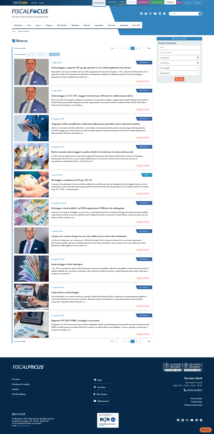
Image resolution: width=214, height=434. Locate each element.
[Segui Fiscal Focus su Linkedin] (160, 13)
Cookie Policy (196, 401)
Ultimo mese (31, 54)
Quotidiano (18, 25)
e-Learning (158, 2)
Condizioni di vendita (21, 384)
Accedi (187, 3)
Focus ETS (136, 25)
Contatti (41, 3)
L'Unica (168, 2)
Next (149, 48)
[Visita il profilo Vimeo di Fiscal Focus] (146, 13)
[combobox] (185, 14)
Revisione (111, 25)
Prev (112, 48)
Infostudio (75, 25)
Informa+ (86, 25)
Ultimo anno (42, 54)
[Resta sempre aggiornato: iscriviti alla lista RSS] (164, 13)
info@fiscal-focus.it (23, 425)
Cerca (181, 79)
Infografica (124, 25)
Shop (99, 380)
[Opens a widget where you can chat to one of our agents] (206, 430)
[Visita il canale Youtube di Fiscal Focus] (155, 13)
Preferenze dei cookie (193, 405)
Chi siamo (34, 3)
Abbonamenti (144, 2)
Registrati (197, 3)
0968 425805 (194, 390)
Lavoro (38, 25)
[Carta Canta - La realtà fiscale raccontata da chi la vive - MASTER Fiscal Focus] (20, 2)
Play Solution (62, 25)
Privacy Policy (196, 398)
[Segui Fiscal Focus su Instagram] (150, 13)
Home (13, 31)
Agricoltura (99, 25)
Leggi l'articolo (142, 81)
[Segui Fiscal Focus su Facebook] (141, 13)
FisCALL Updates (19, 394)
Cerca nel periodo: (20, 54)
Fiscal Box (131, 2)
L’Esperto (48, 25)
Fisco (29, 25)
